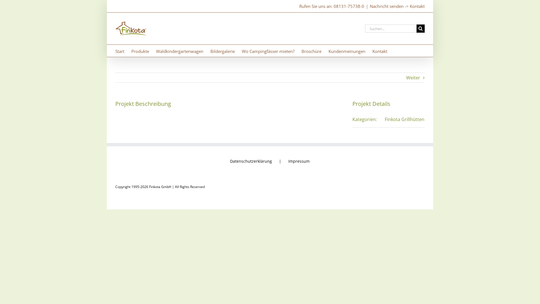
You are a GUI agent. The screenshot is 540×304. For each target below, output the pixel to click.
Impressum (299, 161)
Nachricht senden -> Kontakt (397, 6)
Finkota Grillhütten (404, 119)
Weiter (413, 78)
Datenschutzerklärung (251, 161)
